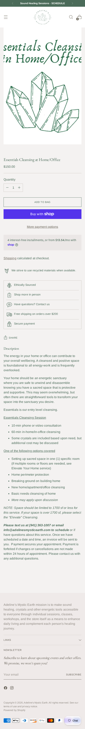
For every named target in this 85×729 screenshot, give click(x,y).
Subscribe (73, 674)
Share (13, 337)
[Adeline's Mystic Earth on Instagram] (12, 688)
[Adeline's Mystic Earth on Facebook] (6, 688)
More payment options (42, 226)
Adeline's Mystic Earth (36, 702)
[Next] (72, 3)
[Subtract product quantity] (19, 188)
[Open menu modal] (6, 17)
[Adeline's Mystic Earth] (42, 17)
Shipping (10, 258)
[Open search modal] (71, 17)
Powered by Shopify (14, 710)
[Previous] (12, 3)
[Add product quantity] (7, 188)
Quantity (9, 179)
